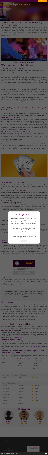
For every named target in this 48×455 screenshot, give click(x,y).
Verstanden (24, 240)
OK (45, 453)
